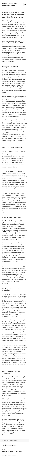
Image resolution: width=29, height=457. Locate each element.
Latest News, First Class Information (10, 4)
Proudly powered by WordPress (9, 455)
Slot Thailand (12, 305)
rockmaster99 (14, 440)
